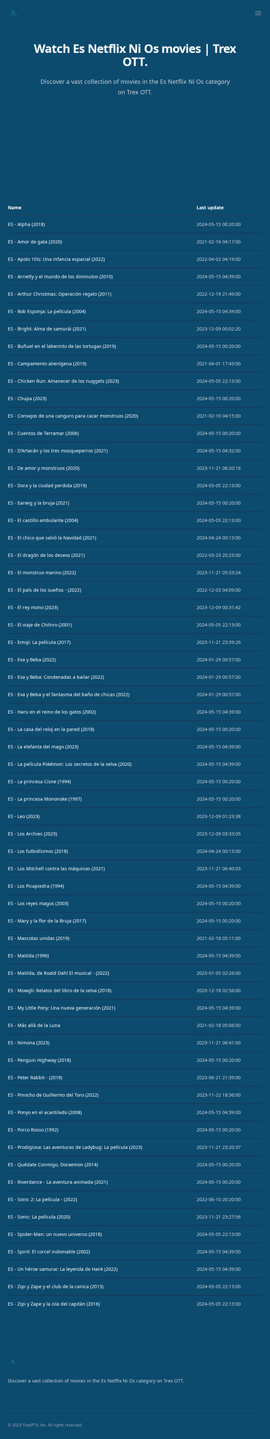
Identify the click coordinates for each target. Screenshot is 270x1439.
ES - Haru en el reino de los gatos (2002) (52, 712)
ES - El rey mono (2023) (33, 607)
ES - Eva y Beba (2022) (32, 659)
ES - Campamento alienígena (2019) (47, 363)
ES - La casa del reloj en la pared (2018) (51, 729)
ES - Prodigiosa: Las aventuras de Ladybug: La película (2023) (75, 1147)
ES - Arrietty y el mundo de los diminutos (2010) (60, 276)
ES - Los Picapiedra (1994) (36, 886)
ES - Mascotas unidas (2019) (38, 938)
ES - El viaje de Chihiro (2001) (40, 625)
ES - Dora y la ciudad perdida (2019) (47, 485)
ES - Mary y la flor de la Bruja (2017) (47, 921)
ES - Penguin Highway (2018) (39, 1060)
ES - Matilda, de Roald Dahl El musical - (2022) (58, 973)
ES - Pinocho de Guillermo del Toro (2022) (53, 1095)
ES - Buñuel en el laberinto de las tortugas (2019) (62, 346)
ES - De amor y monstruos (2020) (43, 468)
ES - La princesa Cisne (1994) (39, 781)
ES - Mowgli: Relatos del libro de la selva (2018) (59, 990)
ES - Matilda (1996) (28, 955)
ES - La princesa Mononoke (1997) (45, 799)
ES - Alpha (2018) (26, 224)
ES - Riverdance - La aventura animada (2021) (58, 1182)
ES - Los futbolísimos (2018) (38, 851)
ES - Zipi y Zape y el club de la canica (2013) (55, 1286)
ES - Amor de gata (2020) (35, 242)
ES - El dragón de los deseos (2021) (46, 555)
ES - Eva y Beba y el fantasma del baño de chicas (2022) (68, 694)
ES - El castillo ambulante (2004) (43, 520)
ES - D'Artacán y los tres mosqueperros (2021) (58, 450)
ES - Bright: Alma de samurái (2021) (47, 329)
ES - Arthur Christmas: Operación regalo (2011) (59, 294)
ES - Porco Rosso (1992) (33, 1130)
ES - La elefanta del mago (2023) (43, 746)
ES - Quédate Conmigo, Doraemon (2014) (53, 1164)
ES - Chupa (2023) (27, 398)
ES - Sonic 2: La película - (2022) (42, 1199)
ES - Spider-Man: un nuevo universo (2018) (55, 1234)
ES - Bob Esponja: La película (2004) (47, 311)
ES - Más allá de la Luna (34, 1025)
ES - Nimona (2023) (28, 1042)
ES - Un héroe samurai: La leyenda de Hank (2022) (63, 1269)
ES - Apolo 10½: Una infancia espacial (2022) (56, 259)
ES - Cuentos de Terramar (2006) (43, 433)
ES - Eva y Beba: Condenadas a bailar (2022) (56, 677)
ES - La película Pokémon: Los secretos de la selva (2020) (69, 764)
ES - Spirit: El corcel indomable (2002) (49, 1251)
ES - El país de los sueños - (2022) (44, 590)
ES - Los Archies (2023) (32, 834)
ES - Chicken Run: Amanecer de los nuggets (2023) (63, 381)
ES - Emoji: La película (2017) (39, 642)
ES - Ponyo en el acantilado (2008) (45, 1112)
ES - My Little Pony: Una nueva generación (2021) (61, 1008)
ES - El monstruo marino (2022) (42, 572)
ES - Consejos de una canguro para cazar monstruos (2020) (73, 416)
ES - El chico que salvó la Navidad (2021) (52, 538)
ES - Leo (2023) (24, 816)
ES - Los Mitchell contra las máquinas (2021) (56, 868)
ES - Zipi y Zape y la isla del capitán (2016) (54, 1304)
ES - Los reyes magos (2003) (38, 903)
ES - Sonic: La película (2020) (39, 1217)
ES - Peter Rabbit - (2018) (35, 1077)
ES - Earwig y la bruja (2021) (38, 503)
